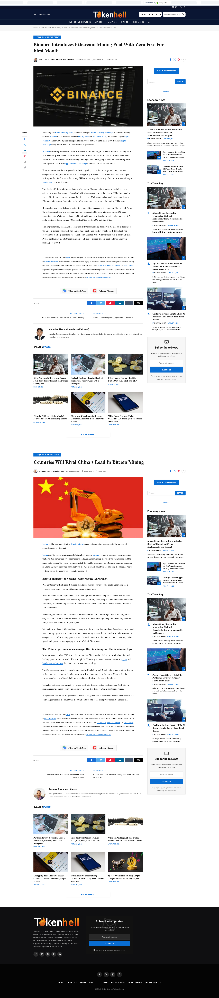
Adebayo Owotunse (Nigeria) (52, 471)
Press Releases (128, 265)
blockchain (47, 182)
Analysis (112, 22)
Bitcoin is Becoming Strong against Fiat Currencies (113, 317)
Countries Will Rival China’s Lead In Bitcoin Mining (63, 317)
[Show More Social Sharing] (183, 60)
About (83, 983)
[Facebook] (24, 139)
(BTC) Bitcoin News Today (47, 37)
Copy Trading (135, 983)
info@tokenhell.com (51, 261)
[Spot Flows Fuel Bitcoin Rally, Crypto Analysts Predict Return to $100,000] (125, 862)
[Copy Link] (24, 167)
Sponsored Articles (113, 265)
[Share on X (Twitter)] (174, 60)
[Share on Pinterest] (178, 60)
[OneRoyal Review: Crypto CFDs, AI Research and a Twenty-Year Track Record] (154, 169)
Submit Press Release (166, 71)
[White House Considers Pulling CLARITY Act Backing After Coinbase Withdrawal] (125, 402)
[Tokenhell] (109, 14)
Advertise (71, 983)
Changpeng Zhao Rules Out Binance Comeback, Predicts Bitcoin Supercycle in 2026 (87, 419)
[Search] (184, 7)
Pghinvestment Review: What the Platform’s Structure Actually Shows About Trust (174, 154)
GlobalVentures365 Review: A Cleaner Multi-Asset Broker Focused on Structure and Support (50, 381)
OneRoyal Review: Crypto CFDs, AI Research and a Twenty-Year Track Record (173, 169)
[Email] (24, 161)
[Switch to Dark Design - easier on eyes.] (180, 7)
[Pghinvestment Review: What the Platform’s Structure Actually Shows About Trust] (154, 155)
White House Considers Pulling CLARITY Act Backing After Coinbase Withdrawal (125, 419)
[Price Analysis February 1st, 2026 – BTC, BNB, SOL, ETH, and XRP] (125, 364)
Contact (93, 983)
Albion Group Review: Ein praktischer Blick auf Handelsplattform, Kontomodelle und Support (164, 132)
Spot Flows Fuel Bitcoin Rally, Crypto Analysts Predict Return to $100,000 (124, 877)
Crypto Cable (101, 265)
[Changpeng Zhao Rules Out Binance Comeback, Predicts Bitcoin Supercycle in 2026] (88, 402)
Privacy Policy (164, 379)
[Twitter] (24, 144)
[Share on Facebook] (170, 60)
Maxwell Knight (155, 139)
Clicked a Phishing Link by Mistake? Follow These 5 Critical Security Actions (50, 417)
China (45, 543)
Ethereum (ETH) (100, 136)
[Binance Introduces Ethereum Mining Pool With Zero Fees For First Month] (88, 96)
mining (81, 543)
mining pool (67, 132)
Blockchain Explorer (80, 22)
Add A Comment (88, 434)
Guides (124, 22)
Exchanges (138, 22)
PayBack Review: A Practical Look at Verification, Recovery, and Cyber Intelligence (87, 381)
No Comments (99, 60)
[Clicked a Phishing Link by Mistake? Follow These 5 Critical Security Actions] (50, 402)
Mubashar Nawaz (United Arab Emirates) (57, 60)
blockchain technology (52, 663)
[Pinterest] (24, 156)
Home (60, 983)
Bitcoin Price (118, 983)
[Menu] (35, 14)
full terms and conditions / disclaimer (98, 277)
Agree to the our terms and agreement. (110, 950)
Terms (105, 983)
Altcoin (99, 22)
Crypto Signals (153, 983)
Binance (53, 136)
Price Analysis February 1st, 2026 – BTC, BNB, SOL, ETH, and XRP (123, 379)
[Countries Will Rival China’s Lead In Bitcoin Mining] (88, 507)
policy (116, 950)
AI (149, 22)
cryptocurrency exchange (102, 132)
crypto (68, 257)
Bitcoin (58, 132)
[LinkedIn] (24, 150)
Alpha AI (166, 91)
